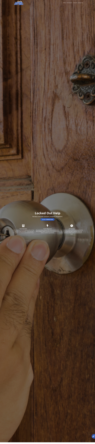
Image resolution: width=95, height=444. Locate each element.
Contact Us (80, 2)
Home (64, 2)
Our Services (69, 2)
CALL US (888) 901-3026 (48, 219)
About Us (75, 2)
